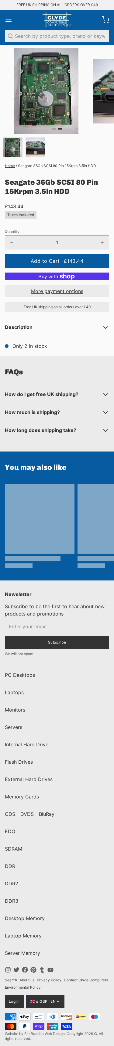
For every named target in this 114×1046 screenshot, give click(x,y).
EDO (10, 831)
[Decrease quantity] (12, 242)
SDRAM (13, 849)
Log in (14, 1001)
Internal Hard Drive (26, 744)
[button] (57, 261)
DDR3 (11, 901)
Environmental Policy (23, 987)
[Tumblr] (42, 970)
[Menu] (11, 20)
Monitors (15, 710)
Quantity (12, 231)
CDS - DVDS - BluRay (29, 814)
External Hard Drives (29, 779)
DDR (10, 866)
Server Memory (22, 953)
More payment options (57, 291)
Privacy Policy (49, 980)
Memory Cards (22, 797)
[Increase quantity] (102, 242)
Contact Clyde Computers (86, 980)
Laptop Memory (23, 936)
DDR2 (11, 883)
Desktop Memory (25, 918)
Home (10, 165)
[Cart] (103, 20)
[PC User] (57, 19)
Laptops (14, 692)
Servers (13, 727)
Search (11, 980)
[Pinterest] (33, 970)
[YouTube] (50, 970)
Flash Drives (19, 762)
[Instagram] (8, 970)
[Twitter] (16, 970)
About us (26, 980)
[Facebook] (25, 970)
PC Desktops (20, 675)
